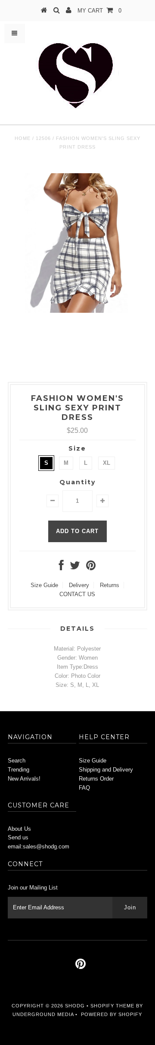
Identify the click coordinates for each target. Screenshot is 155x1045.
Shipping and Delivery (106, 769)
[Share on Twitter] (75, 567)
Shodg (75, 1005)
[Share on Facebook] (61, 567)
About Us (19, 829)
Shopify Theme (112, 1005)
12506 (43, 138)
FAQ (84, 788)
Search (16, 760)
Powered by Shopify (111, 1014)
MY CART (99, 10)
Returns (109, 585)
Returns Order (96, 778)
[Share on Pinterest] (91, 567)
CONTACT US (77, 594)
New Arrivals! (24, 778)
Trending (18, 769)
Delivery (79, 585)
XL (106, 463)
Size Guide (44, 585)
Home (23, 138)
